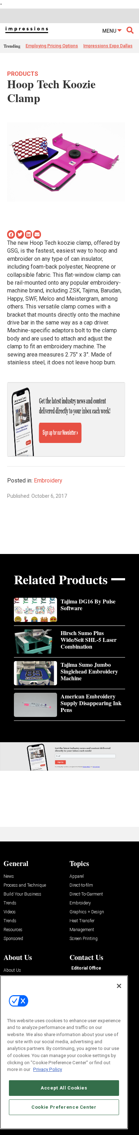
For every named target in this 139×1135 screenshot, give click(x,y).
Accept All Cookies (64, 1088)
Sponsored (13, 938)
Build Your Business (22, 894)
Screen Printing (84, 938)
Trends (10, 903)
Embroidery (48, 480)
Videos (10, 912)
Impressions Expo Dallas (108, 45)
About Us (12, 970)
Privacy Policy (47, 1069)
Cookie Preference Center (64, 1107)
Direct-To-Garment (86, 894)
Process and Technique (25, 885)
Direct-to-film (81, 885)
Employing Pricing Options (52, 45)
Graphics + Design (87, 912)
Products (22, 73)
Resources (13, 930)
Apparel (77, 876)
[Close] (119, 986)
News (9, 876)
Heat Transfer (82, 921)
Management (82, 930)
